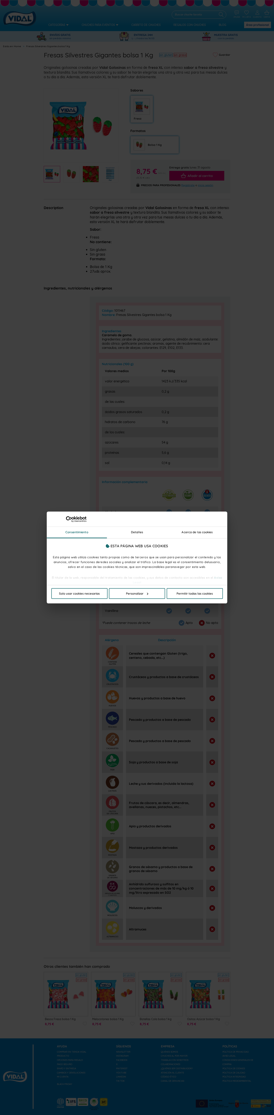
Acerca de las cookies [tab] (197, 532)
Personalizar (134, 593)
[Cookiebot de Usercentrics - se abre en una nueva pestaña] (68, 519)
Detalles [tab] (137, 532)
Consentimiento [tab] (76, 532)
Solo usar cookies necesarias (79, 593)
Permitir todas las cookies (195, 593)
